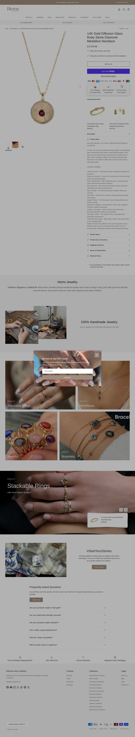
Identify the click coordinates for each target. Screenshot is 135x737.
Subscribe (67, 377)
